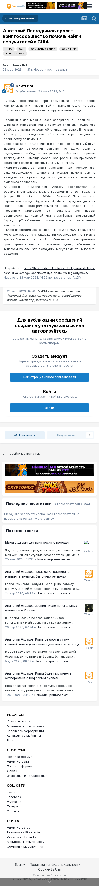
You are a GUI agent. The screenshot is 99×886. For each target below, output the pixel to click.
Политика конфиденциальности (55, 864)
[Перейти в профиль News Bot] (8, 88)
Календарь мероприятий (25, 731)
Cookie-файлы (49, 869)
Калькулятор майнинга (24, 735)
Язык (19, 864)
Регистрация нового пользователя (49, 377)
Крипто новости (18, 721)
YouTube (13, 811)
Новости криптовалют (50, 69)
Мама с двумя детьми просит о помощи (37, 542)
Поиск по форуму (20, 766)
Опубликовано (41, 91)
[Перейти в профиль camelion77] (89, 608)
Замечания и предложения (27, 776)
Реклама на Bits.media (23, 832)
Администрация (18, 761)
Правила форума (19, 756)
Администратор (18, 827)
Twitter (12, 792)
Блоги (11, 740)
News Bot (20, 65)
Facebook (14, 797)
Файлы (12, 771)
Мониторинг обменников (25, 726)
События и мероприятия (25, 846)
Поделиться (26, 435)
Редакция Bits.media (21, 837)
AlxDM (42, 291)
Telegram (13, 806)
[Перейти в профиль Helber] (88, 544)
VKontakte (14, 801)
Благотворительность (53, 559)
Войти (49, 408)
